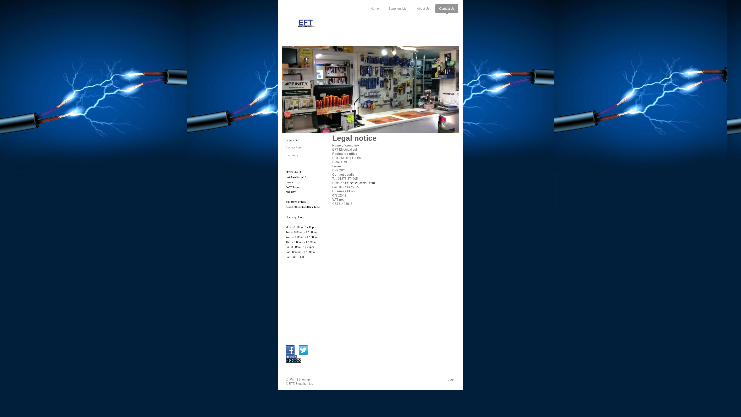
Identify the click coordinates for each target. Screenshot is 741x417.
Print (293, 379)
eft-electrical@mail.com (359, 183)
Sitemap (304, 379)
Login (451, 379)
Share (292, 356)
